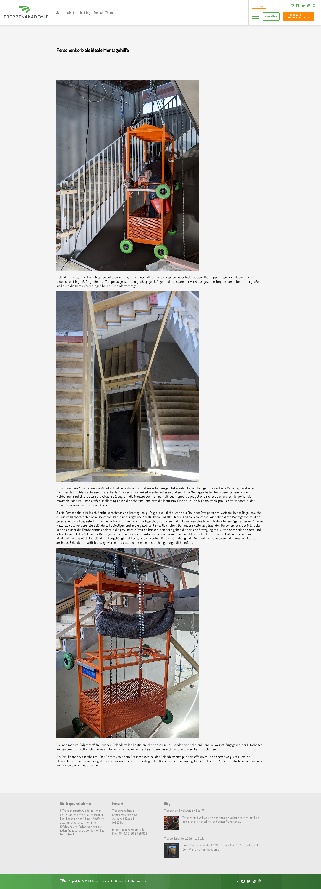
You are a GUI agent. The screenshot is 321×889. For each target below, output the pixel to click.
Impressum (139, 881)
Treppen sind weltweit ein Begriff (184, 810)
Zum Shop (259, 6)
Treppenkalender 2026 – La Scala (184, 838)
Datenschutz (122, 881)
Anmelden (271, 16)
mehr (72, 834)
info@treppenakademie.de (128, 829)
